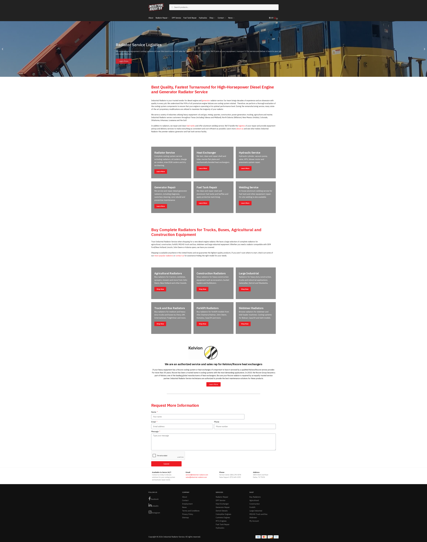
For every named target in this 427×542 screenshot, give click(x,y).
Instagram (156, 513)
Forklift (252, 507)
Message (155, 431)
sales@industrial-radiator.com (196, 477)
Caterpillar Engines (223, 514)
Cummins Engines (223, 517)
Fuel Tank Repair (222, 524)
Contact (185, 500)
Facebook (155, 499)
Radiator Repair (222, 497)
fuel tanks (191, 126)
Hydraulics (220, 528)
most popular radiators (163, 256)
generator (206, 100)
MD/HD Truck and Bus (258, 514)
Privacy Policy (187, 514)
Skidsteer (253, 517)
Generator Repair (223, 507)
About (184, 497)
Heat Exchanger (222, 504)
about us (239, 129)
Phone (216, 422)
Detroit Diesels (222, 511)
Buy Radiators (255, 497)
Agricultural (254, 500)
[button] (2, 49)
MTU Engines (221, 521)
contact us (180, 256)
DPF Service (220, 500)
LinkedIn (155, 506)
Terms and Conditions (190, 511)
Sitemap (185, 517)
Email (153, 422)
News (184, 507)
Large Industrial (255, 511)
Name (154, 412)
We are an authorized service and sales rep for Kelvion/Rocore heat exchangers (213, 364)
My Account (254, 521)
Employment (187, 504)
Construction (254, 504)
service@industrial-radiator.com (197, 475)
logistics (241, 126)
